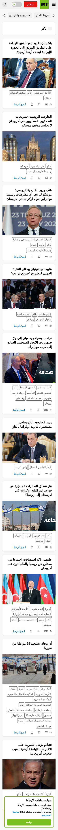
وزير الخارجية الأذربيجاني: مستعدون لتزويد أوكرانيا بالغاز (32, 424)
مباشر (30, 4)
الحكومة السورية (42, 699)
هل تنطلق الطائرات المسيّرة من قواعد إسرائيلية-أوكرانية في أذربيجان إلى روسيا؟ (31, 490)
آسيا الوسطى (44, 387)
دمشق (47, 715)
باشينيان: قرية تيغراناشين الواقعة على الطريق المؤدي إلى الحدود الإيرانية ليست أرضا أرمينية (30, 47)
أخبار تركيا (46, 688)
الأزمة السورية (43, 694)
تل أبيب (31, 393)
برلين (42, 245)
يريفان (47, 98)
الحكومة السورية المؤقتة (38, 704)
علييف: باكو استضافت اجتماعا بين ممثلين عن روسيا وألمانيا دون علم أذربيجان (29, 564)
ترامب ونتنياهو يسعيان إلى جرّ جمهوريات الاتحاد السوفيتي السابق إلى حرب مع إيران (29, 342)
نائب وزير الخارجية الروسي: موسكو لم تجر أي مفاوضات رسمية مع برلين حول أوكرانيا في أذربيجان (29, 194)
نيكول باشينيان (17, 92)
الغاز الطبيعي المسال (40, 467)
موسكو (24, 166)
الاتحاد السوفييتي (42, 92)
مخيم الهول (18, 715)
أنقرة (21, 688)
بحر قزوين (39, 535)
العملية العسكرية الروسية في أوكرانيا (32, 239)
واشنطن (20, 398)
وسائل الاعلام (44, 726)
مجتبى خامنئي (34, 398)
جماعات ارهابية (43, 710)
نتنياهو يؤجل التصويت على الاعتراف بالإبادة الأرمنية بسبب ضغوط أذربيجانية (32, 749)
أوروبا (48, 609)
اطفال (13, 688)
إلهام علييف (45, 314)
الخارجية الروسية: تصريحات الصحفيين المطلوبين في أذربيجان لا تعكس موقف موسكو (30, 121)
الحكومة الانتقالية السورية (21, 694)
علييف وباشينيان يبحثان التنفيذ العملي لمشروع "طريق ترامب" (31, 271)
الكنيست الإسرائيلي (33, 794)
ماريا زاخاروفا (37, 166)
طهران (47, 398)
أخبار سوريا (32, 688)
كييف (34, 245)
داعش (11, 710)
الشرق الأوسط (27, 387)
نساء (20, 720)
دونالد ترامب (23, 314)
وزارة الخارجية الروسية (39, 171)
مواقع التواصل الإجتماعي (38, 720)
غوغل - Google (34, 715)
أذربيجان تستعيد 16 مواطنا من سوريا (32, 646)
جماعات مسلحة (25, 710)
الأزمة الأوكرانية (20, 609)
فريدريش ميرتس (28, 619)
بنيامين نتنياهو (44, 393)
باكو (29, 92)
